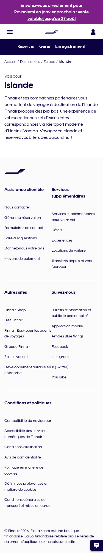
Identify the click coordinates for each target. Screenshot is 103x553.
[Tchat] (96, 545)
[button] (9, 32)
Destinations (30, 61)
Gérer (45, 46)
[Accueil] (51, 32)
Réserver (26, 46)
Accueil (10, 61)
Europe (49, 61)
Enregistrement (70, 46)
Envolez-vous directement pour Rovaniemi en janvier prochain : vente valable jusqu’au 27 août (51, 12)
